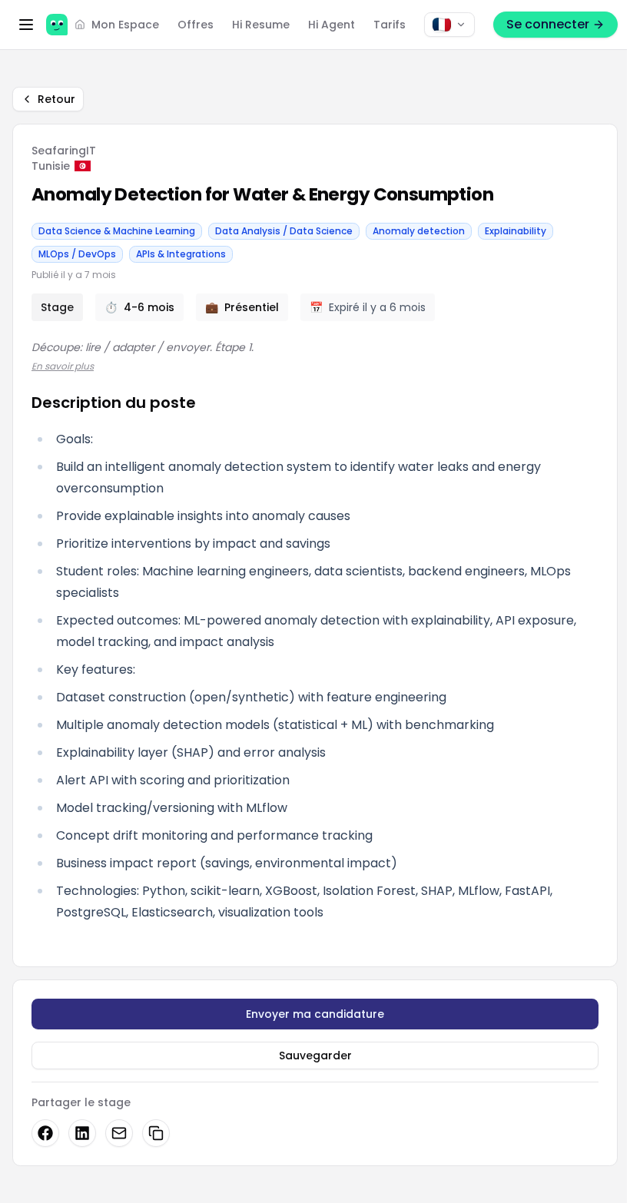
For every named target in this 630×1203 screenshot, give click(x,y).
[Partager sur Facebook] (45, 1133)
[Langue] (449, 24)
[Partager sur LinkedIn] (82, 1133)
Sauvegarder (315, 1055)
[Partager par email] (119, 1133)
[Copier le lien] (156, 1133)
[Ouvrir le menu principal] (26, 24)
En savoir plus (63, 366)
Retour (56, 99)
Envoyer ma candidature (315, 1014)
